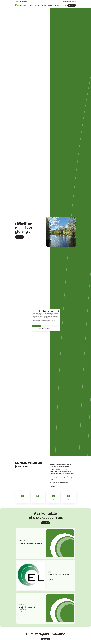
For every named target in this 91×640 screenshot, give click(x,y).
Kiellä (45, 325)
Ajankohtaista (43, 5)
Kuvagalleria (50, 5)
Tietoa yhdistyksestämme (67, 1)
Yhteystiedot (56, 5)
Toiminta (30, 5)
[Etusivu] (21, 5)
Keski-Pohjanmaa (23, 1)
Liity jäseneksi (70, 5)
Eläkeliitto (17, 1)
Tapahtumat (36, 5)
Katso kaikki (45, 522)
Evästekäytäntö (41, 328)
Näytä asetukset (54, 325)
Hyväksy (36, 325)
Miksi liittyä (74, 1)
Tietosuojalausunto (48, 328)
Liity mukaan (53, 486)
